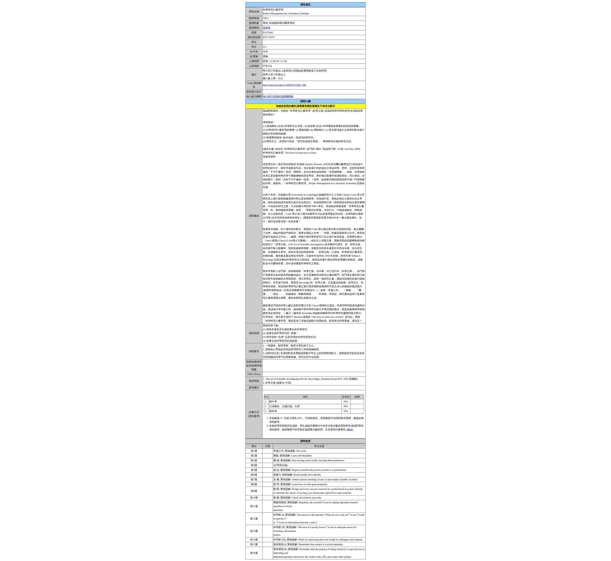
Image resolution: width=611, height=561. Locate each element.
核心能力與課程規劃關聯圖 (278, 96)
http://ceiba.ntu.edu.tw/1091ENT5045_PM (284, 85)
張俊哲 (266, 27)
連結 (349, 429)
